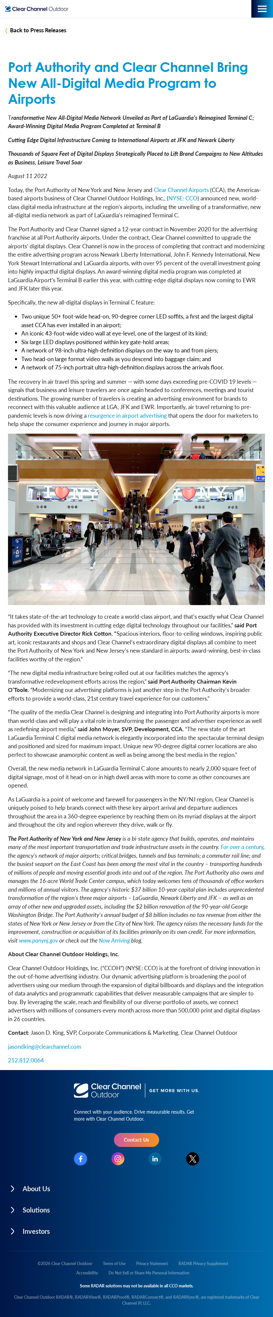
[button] (72, 1187)
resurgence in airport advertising (127, 415)
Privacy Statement (152, 1263)
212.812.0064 (26, 1060)
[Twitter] (192, 1159)
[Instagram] (118, 1158)
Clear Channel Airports (181, 190)
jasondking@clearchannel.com (44, 1046)
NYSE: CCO (182, 198)
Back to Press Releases (38, 30)
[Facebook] (80, 1159)
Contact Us (136, 1139)
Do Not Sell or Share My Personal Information (149, 1273)
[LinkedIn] (155, 1158)
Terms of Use (114, 1263)
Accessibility (87, 1273)
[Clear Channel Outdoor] (38, 9)
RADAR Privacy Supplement (203, 1263)
